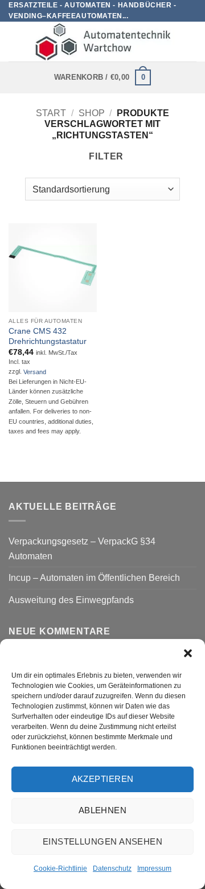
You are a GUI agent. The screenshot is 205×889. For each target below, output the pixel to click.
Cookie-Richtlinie (60, 868)
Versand (34, 371)
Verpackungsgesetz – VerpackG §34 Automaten (82, 548)
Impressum (154, 868)
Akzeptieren (103, 779)
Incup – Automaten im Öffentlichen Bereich (94, 578)
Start (51, 113)
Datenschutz (112, 868)
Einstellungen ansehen (102, 841)
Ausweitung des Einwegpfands (71, 600)
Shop (92, 113)
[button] (188, 653)
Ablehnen (103, 810)
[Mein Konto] (190, 41)
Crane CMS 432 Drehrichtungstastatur (48, 336)
